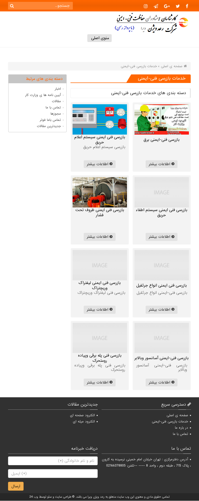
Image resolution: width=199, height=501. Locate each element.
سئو (49, 497)
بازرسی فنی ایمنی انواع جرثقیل (161, 285)
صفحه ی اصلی (177, 415)
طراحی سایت (63, 497)
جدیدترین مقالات (49, 126)
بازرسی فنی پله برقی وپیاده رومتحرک (100, 358)
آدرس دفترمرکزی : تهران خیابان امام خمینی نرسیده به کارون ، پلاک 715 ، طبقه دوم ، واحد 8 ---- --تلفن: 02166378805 (146, 462)
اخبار (58, 88)
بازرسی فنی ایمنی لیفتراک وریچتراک (100, 285)
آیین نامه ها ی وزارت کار (43, 95)
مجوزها (56, 113)
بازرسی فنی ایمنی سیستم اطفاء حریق (161, 212)
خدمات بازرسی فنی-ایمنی (170, 421)
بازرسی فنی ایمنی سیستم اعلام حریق (99, 140)
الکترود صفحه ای (82, 415)
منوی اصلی (99, 38)
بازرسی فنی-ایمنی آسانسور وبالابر (161, 358)
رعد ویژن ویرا (96, 497)
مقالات (56, 101)
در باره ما (181, 427)
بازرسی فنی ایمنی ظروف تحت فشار (99, 212)
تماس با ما (53, 107)
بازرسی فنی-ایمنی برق (162, 139)
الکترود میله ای (84, 421)
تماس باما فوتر (50, 119)
